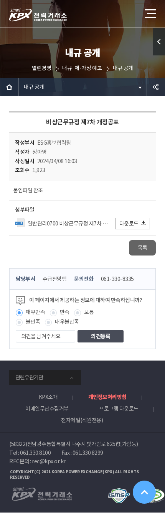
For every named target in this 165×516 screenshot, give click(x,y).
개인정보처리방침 (107, 397)
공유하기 (156, 87)
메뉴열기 (150, 13)
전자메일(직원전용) (82, 420)
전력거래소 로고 (38, 15)
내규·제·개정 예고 (82, 68)
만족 (64, 312)
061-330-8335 (117, 279)
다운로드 (129, 223)
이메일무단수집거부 (47, 408)
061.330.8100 (35, 452)
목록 (142, 247)
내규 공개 (123, 68)
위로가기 (144, 492)
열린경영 (41, 68)
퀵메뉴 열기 (159, 41)
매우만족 (35, 312)
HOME (9, 87)
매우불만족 (67, 321)
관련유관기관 (29, 377)
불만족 (33, 321)
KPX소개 (48, 397)
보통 (89, 312)
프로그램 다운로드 (119, 408)
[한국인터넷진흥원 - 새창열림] (118, 491)
